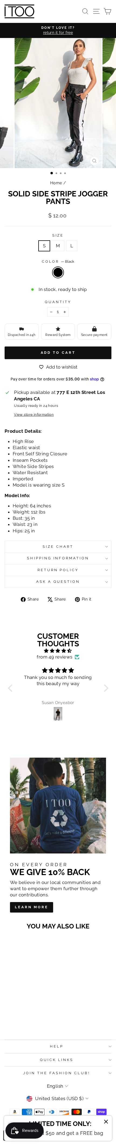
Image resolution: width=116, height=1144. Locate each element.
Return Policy (58, 570)
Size (58, 235)
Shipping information (58, 558)
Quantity (58, 302)
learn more (31, 907)
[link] (58, 1128)
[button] (11, 688)
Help (56, 1046)
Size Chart (58, 547)
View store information (34, 414)
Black (58, 272)
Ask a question (58, 582)
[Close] (106, 1122)
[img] (58, 651)
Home (56, 183)
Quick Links (56, 1060)
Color (58, 261)
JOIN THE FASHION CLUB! (56, 1073)
